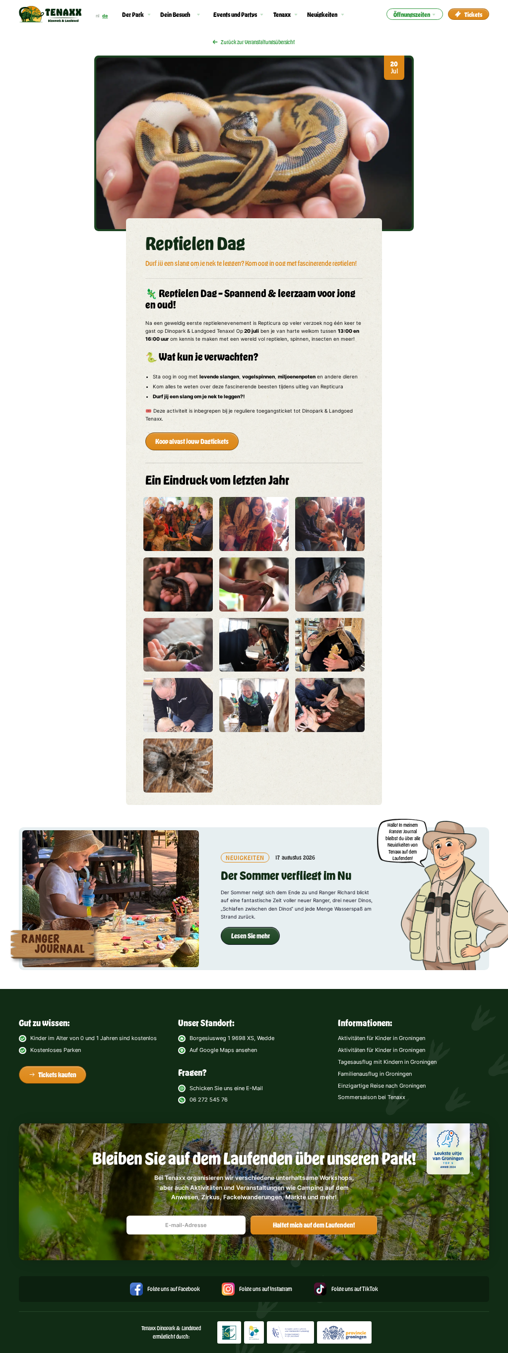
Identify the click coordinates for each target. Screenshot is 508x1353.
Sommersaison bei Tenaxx (371, 1097)
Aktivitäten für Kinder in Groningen (381, 1038)
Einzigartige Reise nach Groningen (382, 1085)
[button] (136, 14)
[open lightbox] (178, 524)
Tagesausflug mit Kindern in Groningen (387, 1061)
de (105, 15)
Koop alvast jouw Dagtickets (192, 441)
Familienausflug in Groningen (375, 1073)
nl (97, 15)
